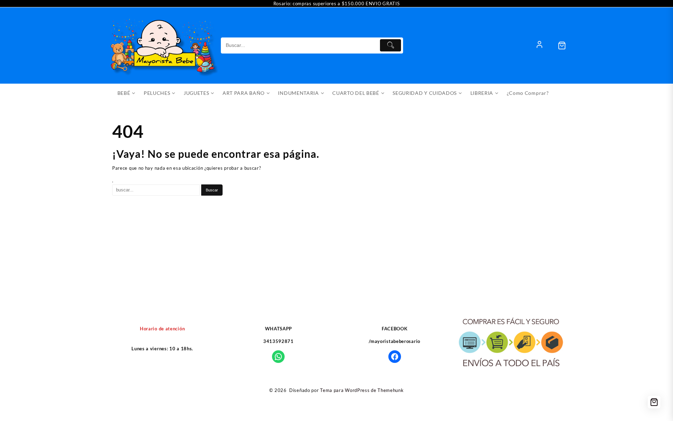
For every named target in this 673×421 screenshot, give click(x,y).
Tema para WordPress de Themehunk (361, 390)
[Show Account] (539, 45)
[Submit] (390, 45)
